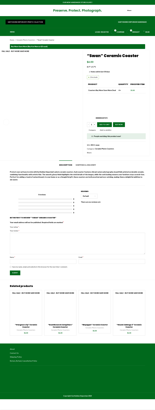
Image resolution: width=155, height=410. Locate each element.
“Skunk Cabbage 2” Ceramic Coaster (129, 326)
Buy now (119, 124)
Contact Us (14, 353)
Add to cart (104, 124)
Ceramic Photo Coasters (25, 40)
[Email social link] (140, 10)
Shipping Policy (16, 357)
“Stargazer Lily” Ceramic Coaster (26, 326)
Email (81, 257)
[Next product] (144, 40)
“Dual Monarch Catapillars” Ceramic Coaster (60, 326)
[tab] (65, 163)
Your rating (14, 227)
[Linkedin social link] (145, 10)
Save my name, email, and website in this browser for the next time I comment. (40, 267)
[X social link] (137, 10)
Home (12, 40)
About (12, 349)
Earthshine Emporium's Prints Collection (25, 22)
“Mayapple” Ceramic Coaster (95, 325)
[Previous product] (139, 40)
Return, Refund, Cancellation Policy (23, 361)
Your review (14, 231)
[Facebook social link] (135, 10)
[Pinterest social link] (143, 10)
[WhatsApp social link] (148, 10)
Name (12, 257)
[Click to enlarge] (6, 122)
